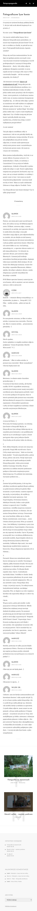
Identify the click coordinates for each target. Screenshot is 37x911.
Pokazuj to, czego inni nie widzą (19, 873)
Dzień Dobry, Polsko (16, 881)
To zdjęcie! (9, 854)
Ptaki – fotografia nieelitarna (19, 878)
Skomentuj (22, 782)
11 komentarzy (15, 17)
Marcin (9, 876)
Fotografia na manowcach (18, 780)
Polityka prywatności (10, 906)
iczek (14, 290)
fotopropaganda (10, 3)
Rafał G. (9, 878)
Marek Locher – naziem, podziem (18, 814)
